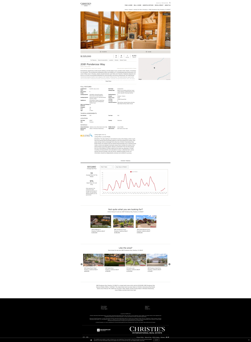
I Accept (156, 339)
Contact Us (147, 308)
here (143, 340)
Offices (146, 307)
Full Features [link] (93, 60)
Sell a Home (103, 307)
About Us (147, 306)
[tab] (125, 161)
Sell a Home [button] (137, 5)
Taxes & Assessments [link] (103, 60)
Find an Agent (104, 308)
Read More (108, 81)
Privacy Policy (140, 337)
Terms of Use (148, 337)
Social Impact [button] (159, 5)
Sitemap (163, 337)
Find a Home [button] (128, 5)
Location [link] (111, 60)
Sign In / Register (162, 3)
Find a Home (104, 306)
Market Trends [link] (123, 60)
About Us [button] (167, 5)
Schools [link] (117, 60)
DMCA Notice (155, 337)
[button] (154, 69)
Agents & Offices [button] (148, 5)
